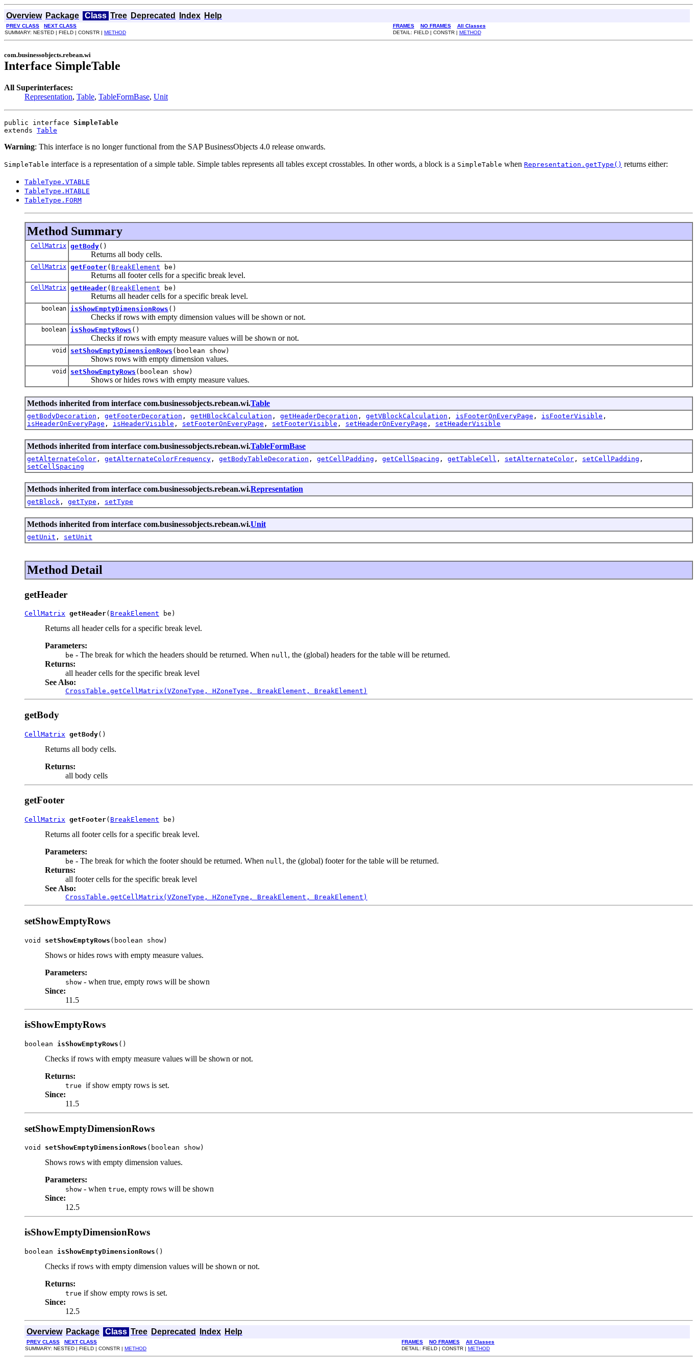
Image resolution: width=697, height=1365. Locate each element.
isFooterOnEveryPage (494, 416)
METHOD (115, 32)
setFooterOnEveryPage (223, 423)
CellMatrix (48, 245)
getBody (84, 246)
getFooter (88, 267)
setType (119, 501)
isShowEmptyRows (101, 330)
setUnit (78, 537)
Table (85, 96)
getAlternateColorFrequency (158, 459)
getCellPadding (345, 459)
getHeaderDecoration (319, 416)
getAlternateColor (61, 459)
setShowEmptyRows (103, 371)
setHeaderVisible (468, 423)
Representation (48, 96)
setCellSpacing (55, 466)
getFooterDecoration (143, 416)
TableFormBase (124, 96)
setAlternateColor (539, 459)
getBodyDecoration (61, 416)
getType (82, 501)
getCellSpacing (410, 459)
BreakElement (135, 267)
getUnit (41, 537)
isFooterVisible (572, 416)
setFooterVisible (304, 423)
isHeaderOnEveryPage (66, 423)
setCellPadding (610, 459)
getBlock (43, 501)
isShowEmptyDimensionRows (119, 309)
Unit (161, 96)
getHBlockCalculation (231, 416)
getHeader (88, 288)
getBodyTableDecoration (264, 459)
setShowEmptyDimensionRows (121, 351)
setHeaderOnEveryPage (386, 423)
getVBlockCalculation (406, 416)
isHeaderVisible (143, 423)
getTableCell (471, 459)
